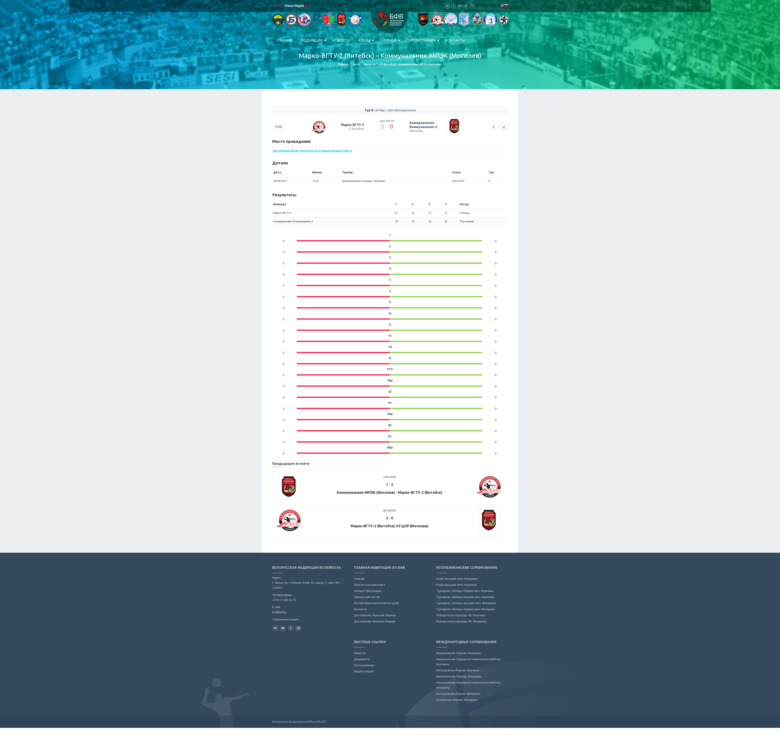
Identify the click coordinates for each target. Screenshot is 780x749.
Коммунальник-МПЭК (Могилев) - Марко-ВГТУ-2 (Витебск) (389, 492)
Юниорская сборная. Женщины (456, 699)
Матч (356, 64)
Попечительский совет (369, 584)
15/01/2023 (389, 476)
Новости (359, 653)
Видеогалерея (364, 671)
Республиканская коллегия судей (376, 603)
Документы (362, 659)
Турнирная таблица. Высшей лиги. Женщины (466, 603)
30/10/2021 (389, 510)
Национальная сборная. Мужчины (458, 653)
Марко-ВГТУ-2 (352, 125)
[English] (502, 5)
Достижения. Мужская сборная (374, 615)
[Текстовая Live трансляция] (494, 127)
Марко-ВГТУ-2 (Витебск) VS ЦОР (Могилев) (389, 526)
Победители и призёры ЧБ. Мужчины (461, 615)
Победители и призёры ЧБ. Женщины (461, 621)
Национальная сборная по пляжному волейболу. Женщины (468, 685)
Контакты (360, 609)
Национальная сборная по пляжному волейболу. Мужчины (468, 662)
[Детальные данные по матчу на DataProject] (504, 127)
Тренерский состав (367, 597)
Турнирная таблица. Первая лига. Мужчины (465, 591)
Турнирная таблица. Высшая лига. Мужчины (465, 597)
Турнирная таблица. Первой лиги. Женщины (465, 609)
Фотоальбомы (364, 665)
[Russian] (506, 5)
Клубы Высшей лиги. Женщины (457, 578)
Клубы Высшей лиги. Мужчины (456, 584)
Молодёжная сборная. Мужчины (457, 670)
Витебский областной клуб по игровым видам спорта (312, 150)
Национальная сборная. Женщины (458, 676)
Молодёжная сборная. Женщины (458, 693)
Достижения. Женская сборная (374, 621)
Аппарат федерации (367, 591)
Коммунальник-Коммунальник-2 (423, 125)
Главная (343, 64)
